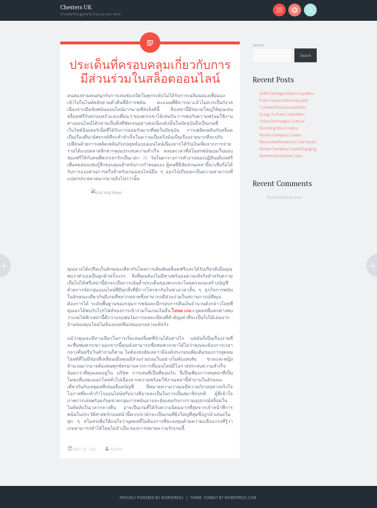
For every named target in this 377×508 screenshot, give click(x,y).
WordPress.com (240, 497)
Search (258, 45)
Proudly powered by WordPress (152, 497)
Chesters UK (76, 7)
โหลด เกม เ (183, 310)
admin (116, 449)
